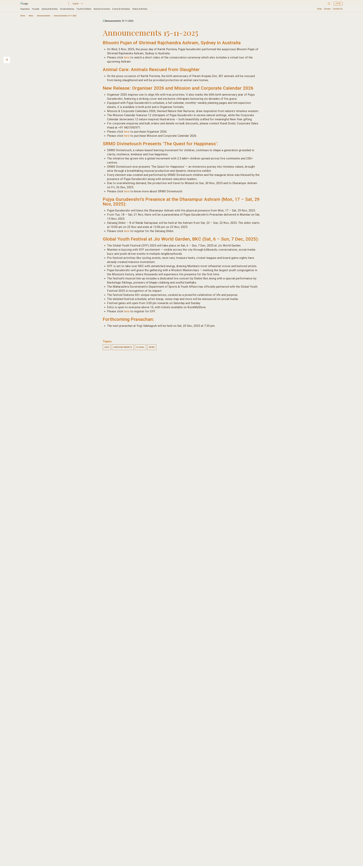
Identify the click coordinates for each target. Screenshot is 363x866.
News (31, 16)
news (152, 347)
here (127, 57)
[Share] (7, 59)
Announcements (43, 16)
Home (22, 16)
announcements (122, 347)
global (140, 347)
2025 (106, 347)
